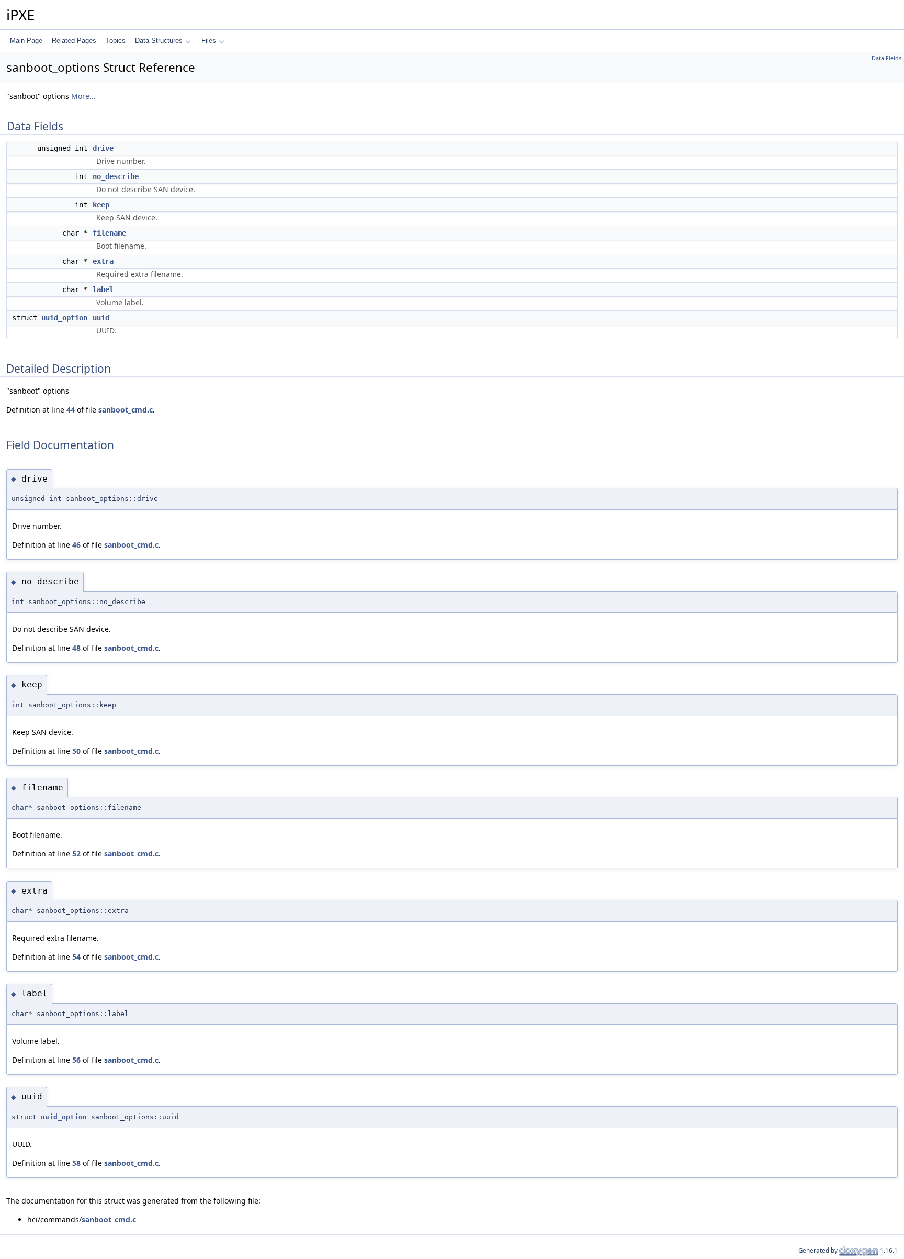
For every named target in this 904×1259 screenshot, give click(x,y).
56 (76, 1060)
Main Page (26, 40)
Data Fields (886, 58)
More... (83, 96)
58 (76, 1163)
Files (208, 40)
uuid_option (64, 318)
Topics (116, 40)
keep (101, 204)
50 (76, 751)
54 (76, 957)
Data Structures (159, 40)
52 (76, 854)
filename (109, 233)
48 (76, 648)
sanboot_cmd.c (125, 410)
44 (70, 410)
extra (103, 261)
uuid (101, 318)
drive (103, 148)
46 (76, 545)
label (103, 289)
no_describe (116, 176)
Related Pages (74, 40)
